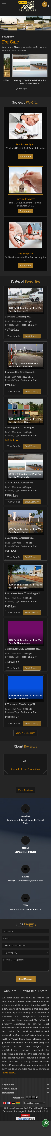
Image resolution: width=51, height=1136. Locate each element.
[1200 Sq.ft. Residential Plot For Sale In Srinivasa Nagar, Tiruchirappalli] (25, 576)
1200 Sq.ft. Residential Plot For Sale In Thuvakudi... (25, 697)
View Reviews (25, 790)
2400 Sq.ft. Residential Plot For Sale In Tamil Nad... (23, 365)
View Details (13, 336)
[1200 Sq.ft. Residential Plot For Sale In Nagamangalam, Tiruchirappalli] (25, 632)
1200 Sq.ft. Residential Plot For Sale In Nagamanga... (25, 642)
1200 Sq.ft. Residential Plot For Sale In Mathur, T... (25, 309)
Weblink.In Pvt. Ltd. (38, 1111)
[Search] (44, 4)
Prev (6, 770)
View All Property (25, 732)
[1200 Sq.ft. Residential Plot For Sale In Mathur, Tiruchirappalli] (25, 300)
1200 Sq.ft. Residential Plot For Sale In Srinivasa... (25, 586)
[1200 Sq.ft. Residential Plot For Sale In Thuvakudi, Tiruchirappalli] (25, 687)
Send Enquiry (32, 336)
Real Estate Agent (25, 144)
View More (25, 156)
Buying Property (26, 198)
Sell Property (25, 253)
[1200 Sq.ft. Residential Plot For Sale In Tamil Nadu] (25, 411)
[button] (25, 851)
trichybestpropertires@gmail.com (25, 880)
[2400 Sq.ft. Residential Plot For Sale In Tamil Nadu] (25, 355)
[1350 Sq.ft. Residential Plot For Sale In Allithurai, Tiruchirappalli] (25, 521)
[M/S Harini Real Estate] (27, 6)
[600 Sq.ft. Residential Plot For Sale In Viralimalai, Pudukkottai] (21, 65)
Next (45, 770)
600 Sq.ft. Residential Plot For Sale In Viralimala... (21, 82)
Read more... (9, 1072)
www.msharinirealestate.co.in (25, 909)
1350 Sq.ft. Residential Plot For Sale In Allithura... (25, 531)
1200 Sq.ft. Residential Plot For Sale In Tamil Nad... (25, 420)
